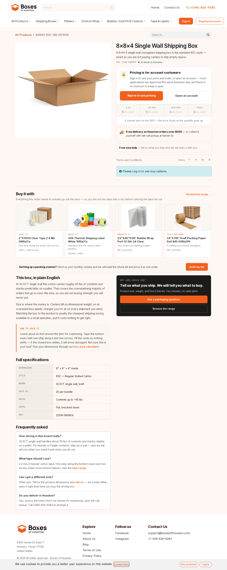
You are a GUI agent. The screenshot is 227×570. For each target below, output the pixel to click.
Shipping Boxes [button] (46, 21)
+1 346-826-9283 (202, 7)
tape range (79, 467)
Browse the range (164, 308)
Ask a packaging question (164, 299)
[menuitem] (155, 7)
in (202, 160)
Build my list (196, 266)
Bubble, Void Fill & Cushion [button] (125, 21)
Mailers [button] (69, 21)
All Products (23, 35)
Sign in (186, 21)
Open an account (186, 95)
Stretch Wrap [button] (90, 21)
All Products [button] (19, 21)
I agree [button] (205, 564)
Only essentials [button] (189, 564)
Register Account (210, 21)
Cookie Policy (121, 564)
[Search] (111, 7)
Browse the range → (198, 194)
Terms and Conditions (129, 159)
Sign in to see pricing (141, 95)
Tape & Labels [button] (160, 21)
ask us (79, 482)
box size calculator (86, 346)
